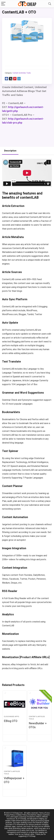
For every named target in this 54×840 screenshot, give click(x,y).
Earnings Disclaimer (27, 817)
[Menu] (3, 4)
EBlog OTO (10, 721)
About (39, 815)
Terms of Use (44, 813)
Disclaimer (32, 815)
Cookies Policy (21, 815)
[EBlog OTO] (14, 704)
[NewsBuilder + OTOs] (39, 704)
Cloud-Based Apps (11, 716)
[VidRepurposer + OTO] (14, 759)
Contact (46, 815)
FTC (7, 817)
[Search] (49, 4)
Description (10, 150)
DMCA (38, 817)
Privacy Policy (9, 815)
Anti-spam (14, 817)
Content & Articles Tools (21, 73)
